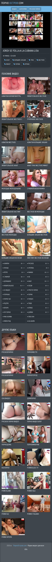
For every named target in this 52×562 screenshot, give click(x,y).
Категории (23, 9)
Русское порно (34, 9)
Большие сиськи (20, 60)
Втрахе (27, 64)
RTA (26, 549)
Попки (17, 64)
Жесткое (41, 60)
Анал (8, 60)
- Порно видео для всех (28, 545)
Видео (14, 9)
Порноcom (12, 3)
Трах (32, 60)
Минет (8, 64)
